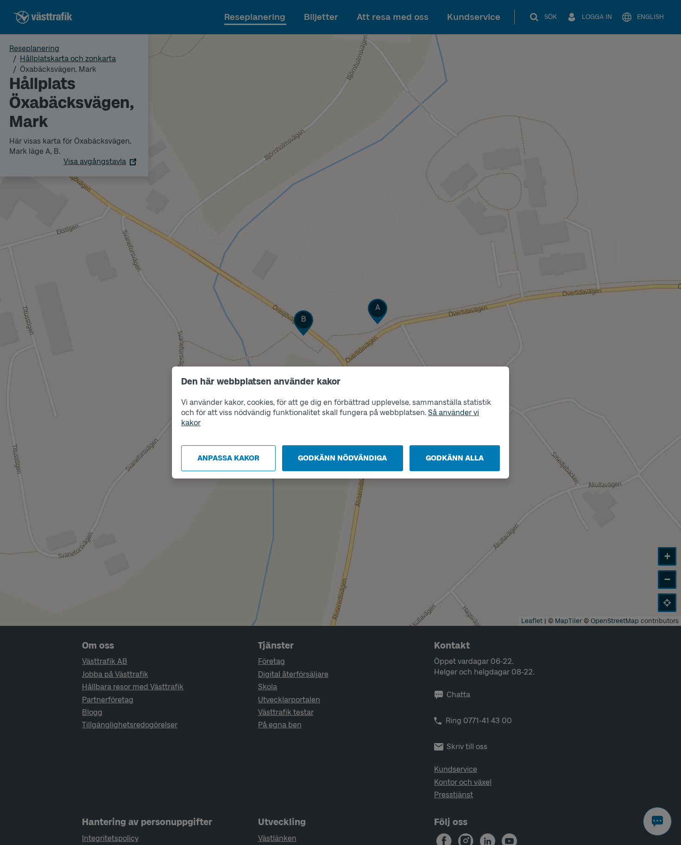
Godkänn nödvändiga (342, 458)
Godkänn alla (455, 458)
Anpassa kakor (228, 458)
